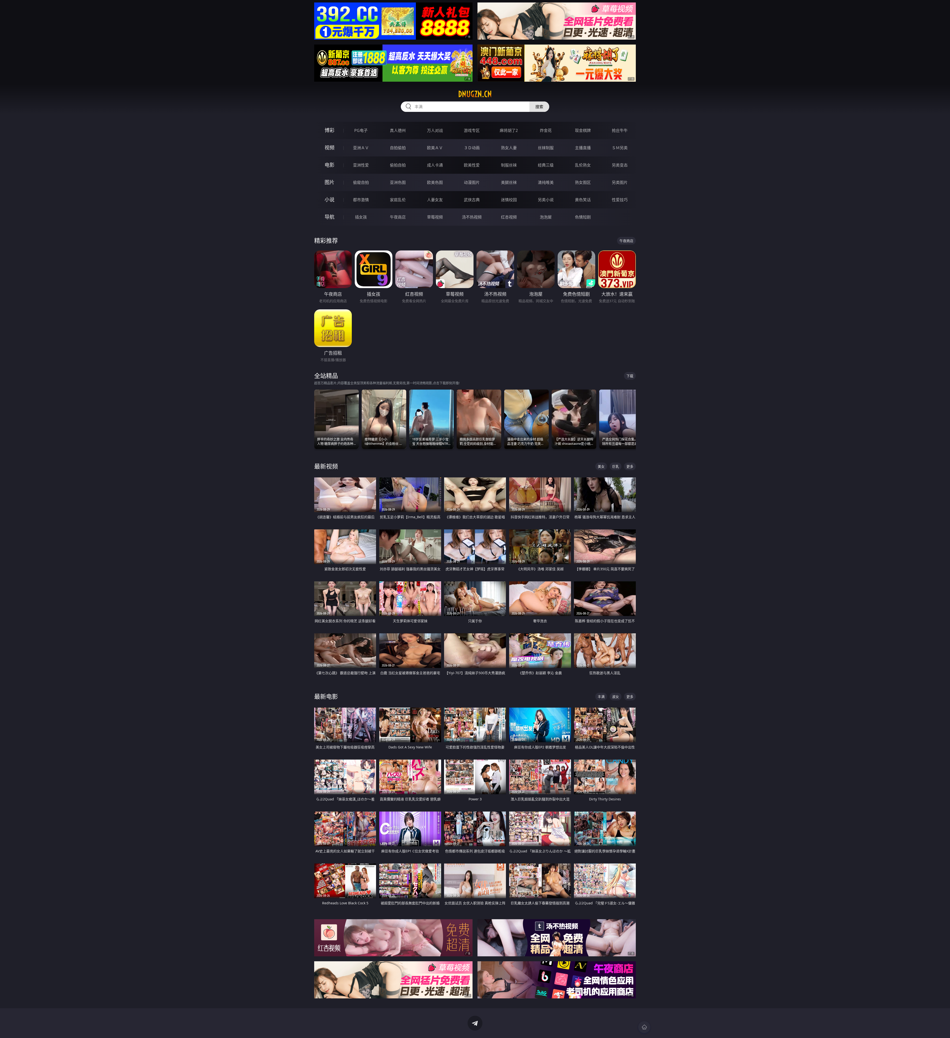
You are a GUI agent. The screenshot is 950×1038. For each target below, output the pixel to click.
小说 (329, 199)
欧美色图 (435, 182)
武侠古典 (472, 199)
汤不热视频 (472, 217)
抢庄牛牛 (620, 130)
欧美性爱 (472, 165)
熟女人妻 (509, 147)
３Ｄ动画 (472, 147)
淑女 (615, 696)
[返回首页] (644, 1027)
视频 (329, 147)
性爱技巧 (620, 199)
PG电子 (361, 130)
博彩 (329, 130)
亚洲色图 (398, 182)
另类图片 (620, 182)
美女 (601, 466)
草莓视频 (435, 217)
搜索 (539, 106)
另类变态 (620, 165)
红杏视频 (509, 217)
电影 (329, 165)
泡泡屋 (546, 217)
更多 (629, 466)
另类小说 (546, 199)
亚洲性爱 (361, 165)
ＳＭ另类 (620, 147)
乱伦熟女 (583, 165)
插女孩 (361, 217)
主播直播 (583, 147)
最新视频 (326, 466)
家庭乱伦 (398, 199)
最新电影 (326, 696)
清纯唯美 (546, 182)
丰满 (601, 696)
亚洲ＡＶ (361, 147)
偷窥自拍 (361, 182)
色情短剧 (583, 217)
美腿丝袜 (509, 182)
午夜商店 (398, 217)
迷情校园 (509, 199)
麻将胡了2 (509, 130)
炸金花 (546, 130)
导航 (329, 217)
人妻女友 (435, 199)
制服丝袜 (509, 165)
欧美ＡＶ (435, 147)
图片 (329, 182)
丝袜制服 (546, 147)
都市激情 (361, 199)
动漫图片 (472, 182)
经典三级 (546, 165)
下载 (629, 375)
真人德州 (398, 130)
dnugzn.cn (475, 94)
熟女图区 (583, 182)
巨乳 (615, 466)
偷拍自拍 (398, 165)
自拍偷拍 (398, 147)
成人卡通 (435, 165)
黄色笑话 (583, 199)
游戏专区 (472, 130)
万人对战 (435, 130)
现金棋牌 (583, 130)
